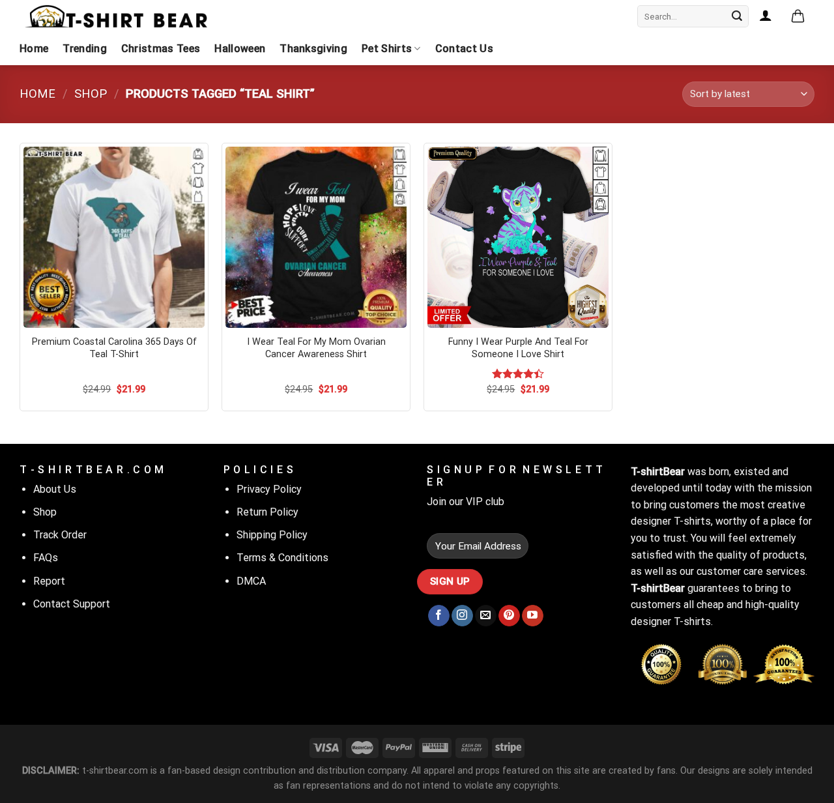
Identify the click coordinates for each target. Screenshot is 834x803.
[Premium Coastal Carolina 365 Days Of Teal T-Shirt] (114, 237)
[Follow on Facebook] (439, 616)
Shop (90, 93)
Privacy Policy (269, 489)
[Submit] (737, 16)
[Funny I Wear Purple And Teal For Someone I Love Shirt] (518, 237)
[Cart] (797, 16)
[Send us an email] (485, 616)
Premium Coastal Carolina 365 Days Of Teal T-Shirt (114, 348)
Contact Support (71, 604)
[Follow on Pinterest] (509, 616)
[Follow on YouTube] (532, 616)
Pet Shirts (387, 48)
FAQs (45, 557)
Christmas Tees (160, 48)
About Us (54, 489)
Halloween (239, 48)
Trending (85, 48)
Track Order (60, 535)
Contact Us (464, 48)
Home (34, 48)
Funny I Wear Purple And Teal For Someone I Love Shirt (518, 348)
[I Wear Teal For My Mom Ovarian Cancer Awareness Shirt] (316, 237)
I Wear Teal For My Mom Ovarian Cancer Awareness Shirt (316, 348)
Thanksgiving (313, 48)
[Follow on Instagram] (462, 616)
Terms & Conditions (282, 557)
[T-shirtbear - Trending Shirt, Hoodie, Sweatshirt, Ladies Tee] (117, 16)
